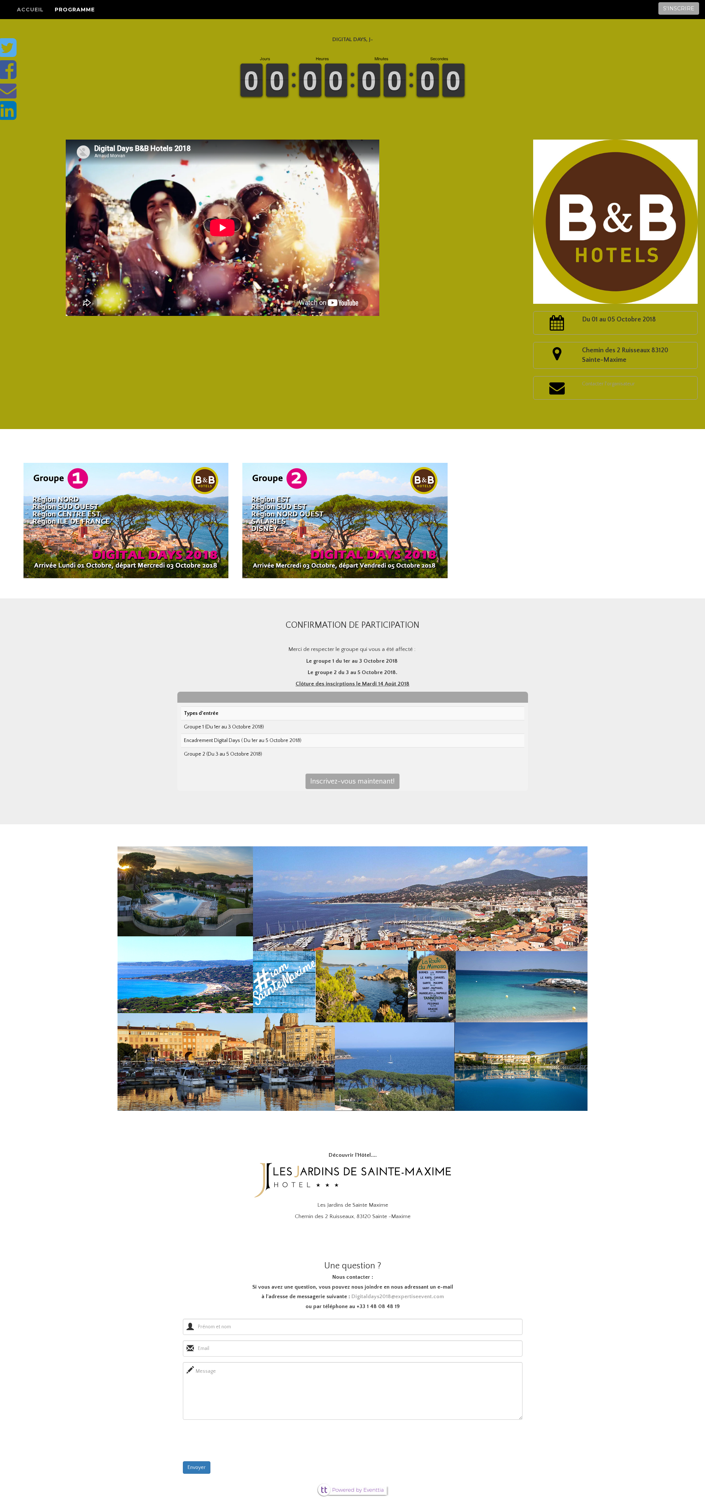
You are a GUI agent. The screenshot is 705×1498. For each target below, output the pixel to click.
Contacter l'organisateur (608, 384)
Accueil (30, 9)
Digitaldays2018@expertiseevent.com (397, 1296)
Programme (75, 9)
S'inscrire (678, 8)
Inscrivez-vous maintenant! (352, 781)
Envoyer (197, 1467)
